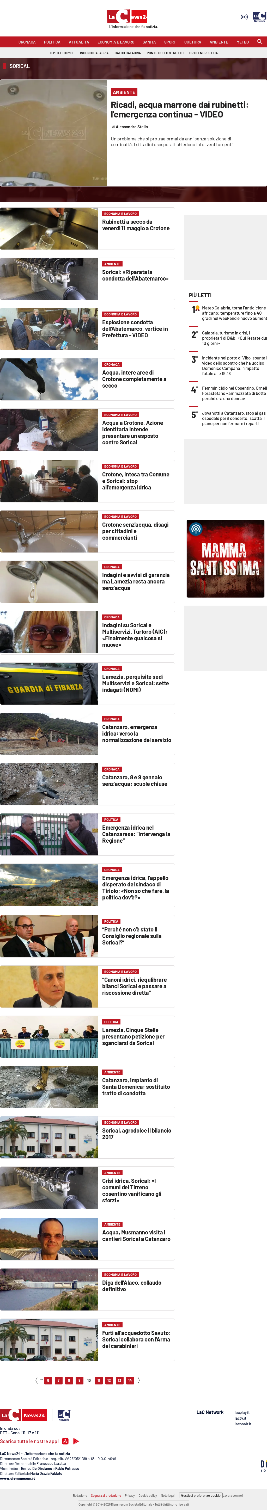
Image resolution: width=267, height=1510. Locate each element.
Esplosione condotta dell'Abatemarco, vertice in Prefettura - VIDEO (135, 328)
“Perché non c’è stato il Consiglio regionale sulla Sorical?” (132, 936)
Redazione (80, 1495)
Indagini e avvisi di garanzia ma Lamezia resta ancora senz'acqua (136, 581)
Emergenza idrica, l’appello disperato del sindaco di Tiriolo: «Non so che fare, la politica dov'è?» (135, 887)
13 (119, 1380)
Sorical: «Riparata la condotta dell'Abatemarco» (135, 275)
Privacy (130, 1495)
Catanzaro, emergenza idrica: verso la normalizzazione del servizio (136, 733)
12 (109, 1380)
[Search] (260, 42)
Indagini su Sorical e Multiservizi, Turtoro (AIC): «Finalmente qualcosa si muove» (134, 635)
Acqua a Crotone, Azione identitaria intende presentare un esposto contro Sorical (132, 432)
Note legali (168, 1495)
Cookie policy (148, 1495)
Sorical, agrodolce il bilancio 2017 (136, 1133)
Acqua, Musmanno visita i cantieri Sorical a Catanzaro (136, 1235)
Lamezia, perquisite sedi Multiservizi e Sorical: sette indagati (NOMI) (135, 683)
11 (99, 1380)
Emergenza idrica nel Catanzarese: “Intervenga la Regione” (136, 834)
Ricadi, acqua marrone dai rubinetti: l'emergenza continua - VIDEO (180, 109)
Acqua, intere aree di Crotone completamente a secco (134, 379)
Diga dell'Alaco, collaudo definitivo (131, 1285)
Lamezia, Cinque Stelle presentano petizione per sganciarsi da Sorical (133, 1036)
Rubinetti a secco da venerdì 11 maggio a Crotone (136, 224)
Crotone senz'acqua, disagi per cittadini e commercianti (135, 531)
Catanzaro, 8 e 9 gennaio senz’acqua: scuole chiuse (134, 780)
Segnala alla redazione (106, 1495)
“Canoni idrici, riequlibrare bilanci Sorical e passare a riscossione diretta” (134, 986)
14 (130, 1380)
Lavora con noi (233, 1495)
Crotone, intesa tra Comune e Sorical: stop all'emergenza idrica (135, 480)
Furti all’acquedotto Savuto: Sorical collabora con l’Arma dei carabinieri (136, 1339)
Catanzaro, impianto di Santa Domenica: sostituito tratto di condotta (136, 1086)
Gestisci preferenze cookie (201, 1495)
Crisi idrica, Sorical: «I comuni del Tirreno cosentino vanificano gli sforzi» (131, 1190)
